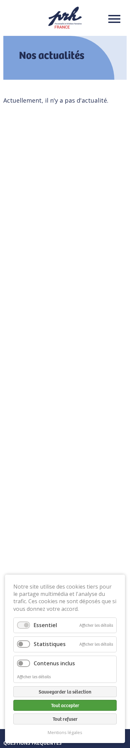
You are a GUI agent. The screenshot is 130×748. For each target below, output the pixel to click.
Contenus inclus (54, 663)
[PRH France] (65, 26)
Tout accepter (65, 705)
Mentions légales (65, 732)
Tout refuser (65, 718)
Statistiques (50, 644)
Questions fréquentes (32, 743)
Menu (112, 19)
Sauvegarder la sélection (65, 691)
